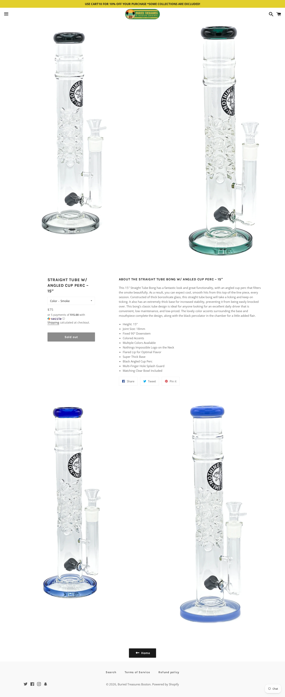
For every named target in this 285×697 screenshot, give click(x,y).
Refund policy (168, 672)
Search (111, 672)
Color (53, 301)
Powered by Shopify (165, 684)
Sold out (71, 337)
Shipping (53, 322)
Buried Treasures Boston (134, 684)
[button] (71, 316)
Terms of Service (137, 672)
